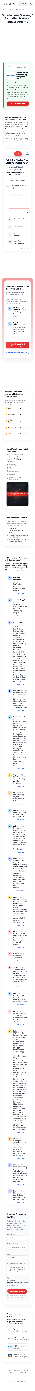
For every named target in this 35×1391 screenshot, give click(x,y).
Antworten (20, 593)
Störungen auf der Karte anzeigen (19, 494)
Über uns (25, 1370)
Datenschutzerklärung (14, 1282)
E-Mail (12, 1243)
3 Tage (27, 153)
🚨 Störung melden (18, 104)
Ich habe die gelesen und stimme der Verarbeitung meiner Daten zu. (17, 1283)
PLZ (8, 1254)
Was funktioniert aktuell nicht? (17, 1263)
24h (18, 154)
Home (4, 10)
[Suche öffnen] (31, 3)
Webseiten (11, 10)
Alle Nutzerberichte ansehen (17, 353)
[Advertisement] (17, 42)
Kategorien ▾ (23, 4)
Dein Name (11, 1234)
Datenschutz (13, 1372)
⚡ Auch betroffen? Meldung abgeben (17, 345)
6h (10, 154)
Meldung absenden (17, 1291)
